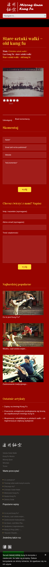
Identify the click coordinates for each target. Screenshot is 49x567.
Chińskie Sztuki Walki (12, 490)
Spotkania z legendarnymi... (14, 526)
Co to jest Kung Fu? (11, 513)
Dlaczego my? (9, 486)
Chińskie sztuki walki (17, 51)
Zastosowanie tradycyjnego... (15, 520)
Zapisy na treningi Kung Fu (15, 406)
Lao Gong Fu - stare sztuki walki (17, 54)
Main (5, 51)
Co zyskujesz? (9, 480)
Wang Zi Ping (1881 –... (13, 530)
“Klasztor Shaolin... (11, 533)
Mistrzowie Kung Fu (11, 493)
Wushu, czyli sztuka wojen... (14, 517)
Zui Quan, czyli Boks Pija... (14, 523)
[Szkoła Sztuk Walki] (12, 445)
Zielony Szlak (9, 500)
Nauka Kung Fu (10, 496)
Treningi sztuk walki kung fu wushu (17, 483)
